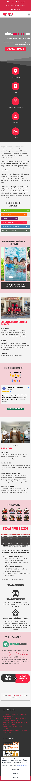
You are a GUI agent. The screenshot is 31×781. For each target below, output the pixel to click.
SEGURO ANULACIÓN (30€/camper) (15, 618)
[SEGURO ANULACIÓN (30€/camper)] (15, 612)
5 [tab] (17, 446)
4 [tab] (15, 446)
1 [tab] (10, 446)
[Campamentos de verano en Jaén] (9, 14)
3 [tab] (13, 446)
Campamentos (17, 695)
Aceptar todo (15, 769)
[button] (29, 14)
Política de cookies (22, 765)
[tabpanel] (15, 432)
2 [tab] (11, 446)
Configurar (16, 777)
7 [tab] (21, 446)
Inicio (10, 695)
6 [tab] (19, 446)
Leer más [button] (8, 401)
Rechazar (15, 773)
